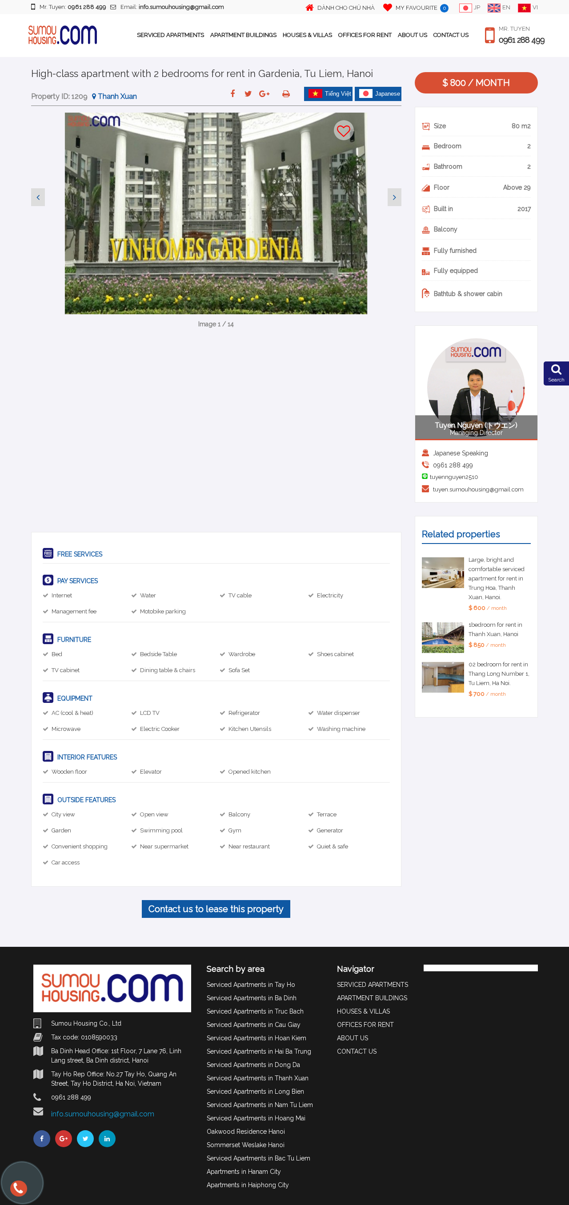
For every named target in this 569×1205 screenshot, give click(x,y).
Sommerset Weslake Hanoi (245, 1144)
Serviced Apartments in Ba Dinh (252, 998)
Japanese (387, 93)
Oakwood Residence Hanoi (246, 1131)
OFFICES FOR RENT (365, 35)
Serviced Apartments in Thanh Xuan (258, 1078)
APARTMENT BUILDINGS (243, 35)
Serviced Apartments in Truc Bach (255, 1011)
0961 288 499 (522, 40)
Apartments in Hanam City (244, 1171)
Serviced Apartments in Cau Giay (254, 1024)
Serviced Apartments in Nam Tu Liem (260, 1104)
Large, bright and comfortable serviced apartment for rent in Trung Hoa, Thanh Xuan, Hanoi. (497, 578)
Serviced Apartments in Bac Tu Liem (258, 1158)
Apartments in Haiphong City (248, 1185)
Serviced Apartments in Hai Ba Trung (259, 1051)
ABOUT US (412, 35)
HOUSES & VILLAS (307, 35)
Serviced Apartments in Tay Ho (251, 984)
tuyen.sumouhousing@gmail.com (478, 489)
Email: (172, 7)
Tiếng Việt (338, 93)
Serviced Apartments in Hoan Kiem (256, 1038)
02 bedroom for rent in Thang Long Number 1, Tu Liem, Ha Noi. (499, 673)
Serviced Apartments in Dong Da (253, 1064)
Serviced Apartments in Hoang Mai (256, 1118)
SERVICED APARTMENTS (170, 35)
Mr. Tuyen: (73, 7)
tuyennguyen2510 (454, 477)
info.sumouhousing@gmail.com (102, 1114)
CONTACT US (451, 35)
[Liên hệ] (17, 1192)
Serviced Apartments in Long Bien (255, 1091)
